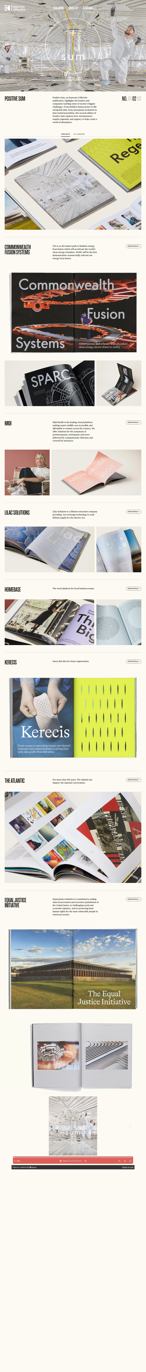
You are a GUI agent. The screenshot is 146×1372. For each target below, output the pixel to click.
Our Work (58, 8)
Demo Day (88, 8)
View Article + (134, 246)
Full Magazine (79, 134)
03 (139, 98)
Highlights (65, 134)
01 (129, 98)
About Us (73, 8)
